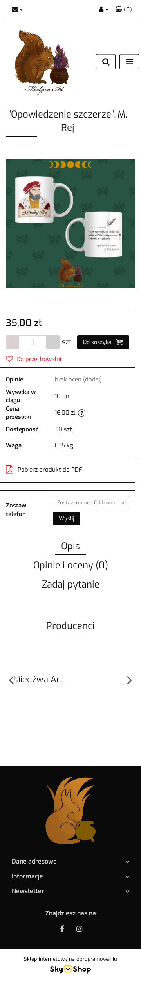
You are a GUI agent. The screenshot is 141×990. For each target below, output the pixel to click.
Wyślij (66, 518)
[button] (123, 10)
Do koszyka (98, 342)
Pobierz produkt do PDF (50, 470)
